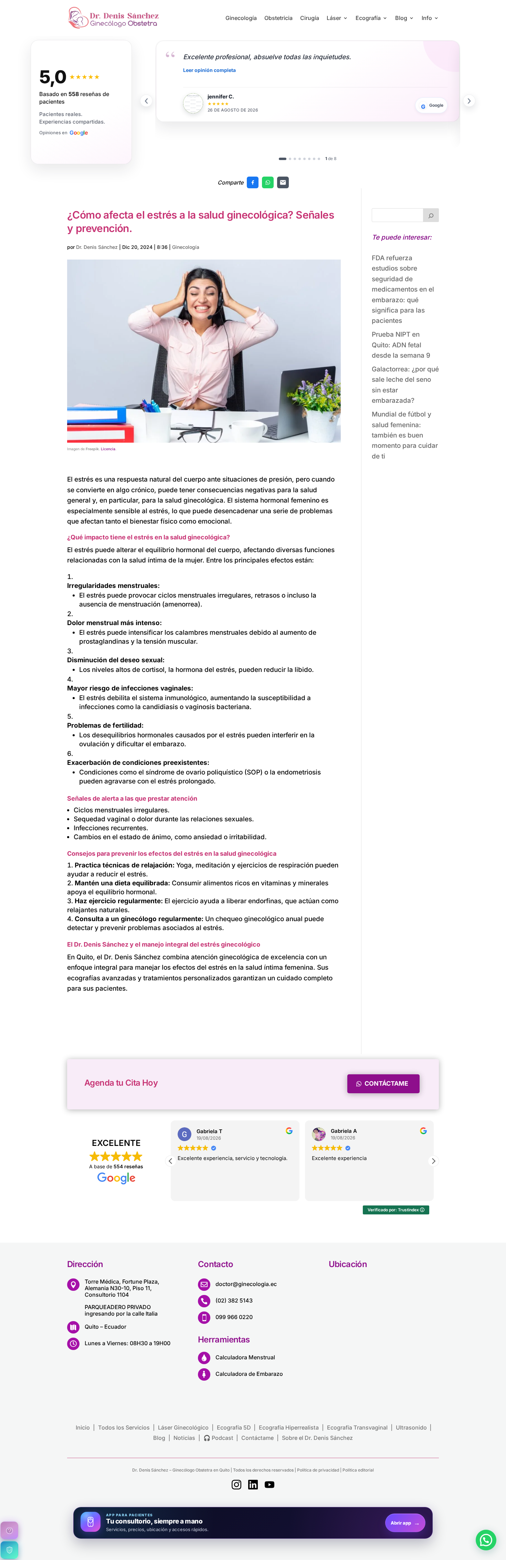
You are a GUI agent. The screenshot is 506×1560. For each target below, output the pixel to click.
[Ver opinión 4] (299, 159)
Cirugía (309, 17)
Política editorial (357, 1470)
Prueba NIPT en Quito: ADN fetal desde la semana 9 (401, 344)
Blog (401, 17)
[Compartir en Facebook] (253, 182)
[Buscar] (431, 215)
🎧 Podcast (218, 1437)
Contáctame (386, 1083)
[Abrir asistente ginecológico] (9, 1530)
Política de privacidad (318, 1470)
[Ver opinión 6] (309, 159)
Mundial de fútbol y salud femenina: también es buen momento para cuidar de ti (405, 435)
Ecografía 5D (234, 1427)
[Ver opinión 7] (314, 159)
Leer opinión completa (209, 70)
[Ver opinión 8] (319, 159)
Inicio (83, 1427)
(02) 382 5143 (234, 1300)
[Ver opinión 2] (290, 159)
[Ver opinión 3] (295, 159)
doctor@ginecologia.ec (246, 1283)
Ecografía (368, 17)
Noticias (184, 1437)
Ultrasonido (411, 1427)
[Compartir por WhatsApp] (268, 182)
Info (427, 17)
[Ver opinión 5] (304, 159)
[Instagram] (236, 1486)
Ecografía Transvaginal (357, 1427)
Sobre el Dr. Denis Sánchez (317, 1437)
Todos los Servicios (124, 1427)
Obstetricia (278, 17)
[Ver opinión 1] (282, 159)
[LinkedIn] (253, 1486)
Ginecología (241, 17)
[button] (433, 1161)
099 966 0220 (234, 1317)
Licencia (108, 449)
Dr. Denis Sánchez (97, 247)
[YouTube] (269, 1486)
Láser (334, 17)
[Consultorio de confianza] (9, 1550)
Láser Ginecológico (183, 1427)
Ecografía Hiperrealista (289, 1427)
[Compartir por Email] (283, 182)
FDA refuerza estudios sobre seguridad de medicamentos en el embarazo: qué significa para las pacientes (403, 289)
